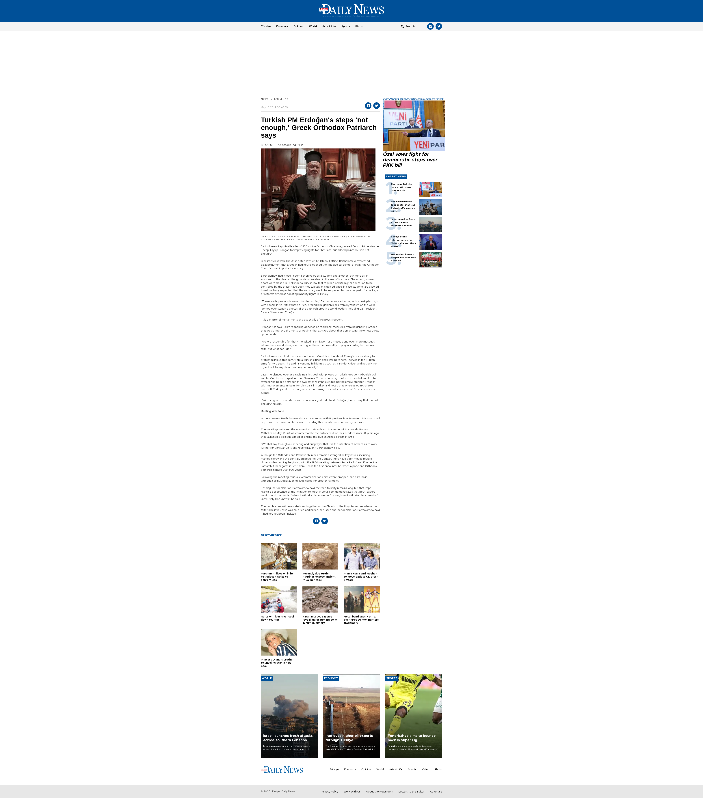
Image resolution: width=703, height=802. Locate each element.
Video (425, 769)
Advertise (436, 791)
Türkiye (266, 26)
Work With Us (352, 791)
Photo (359, 26)
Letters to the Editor (411, 791)
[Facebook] (430, 26)
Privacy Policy (330, 791)
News (264, 99)
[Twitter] (439, 26)
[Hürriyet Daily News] (351, 10)
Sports (345, 26)
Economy (282, 26)
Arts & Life (329, 26)
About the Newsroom (379, 791)
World (313, 26)
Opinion (298, 26)
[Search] (402, 26)
